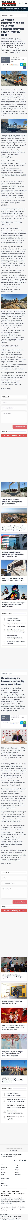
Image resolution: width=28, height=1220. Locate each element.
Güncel (11, 15)
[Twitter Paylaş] (21, 64)
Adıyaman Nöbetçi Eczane (14, 435)
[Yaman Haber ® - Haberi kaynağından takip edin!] (9, 3)
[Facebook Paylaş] (24, 67)
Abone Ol (5, 64)
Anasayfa (4, 15)
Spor (10, 673)
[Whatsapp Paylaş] (24, 64)
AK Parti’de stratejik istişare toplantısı (14, 8)
